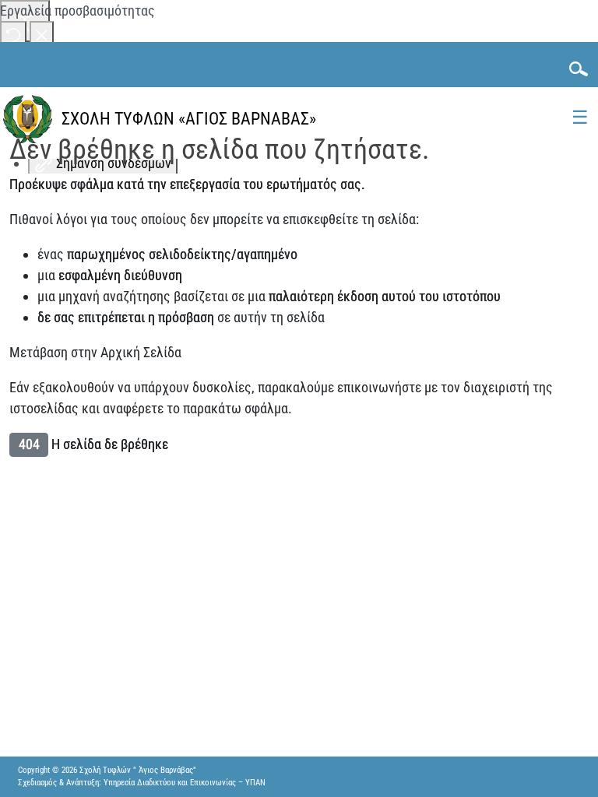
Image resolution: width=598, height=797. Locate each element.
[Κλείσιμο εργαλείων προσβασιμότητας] (42, 34)
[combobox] (574, 68)
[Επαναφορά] (13, 34)
